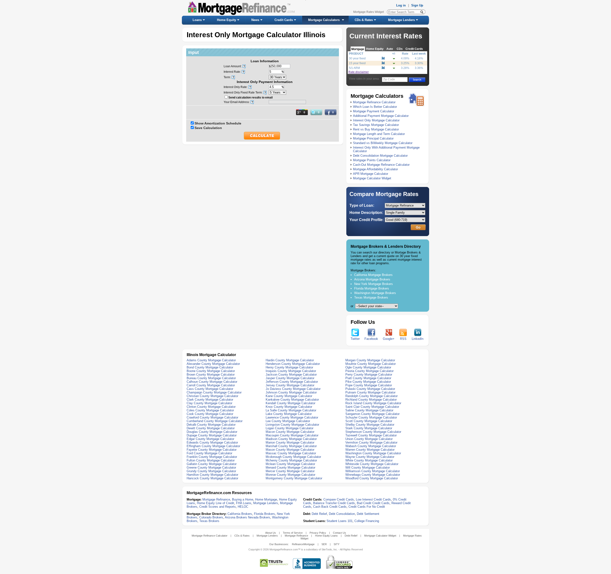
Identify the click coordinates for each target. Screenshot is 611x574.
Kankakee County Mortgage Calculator (292, 399)
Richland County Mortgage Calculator (371, 399)
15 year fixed (357, 63)
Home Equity (226, 20)
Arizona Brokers (236, 517)
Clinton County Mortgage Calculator (211, 407)
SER (324, 544)
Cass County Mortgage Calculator (210, 389)
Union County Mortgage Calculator (369, 439)
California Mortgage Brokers (373, 275)
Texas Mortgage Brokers (371, 297)
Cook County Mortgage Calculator (210, 414)
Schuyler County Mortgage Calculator (371, 417)
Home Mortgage (266, 499)
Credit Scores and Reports (217, 506)
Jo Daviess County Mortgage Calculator (293, 389)
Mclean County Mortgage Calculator (290, 464)
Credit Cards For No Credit (366, 506)
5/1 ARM (354, 68)
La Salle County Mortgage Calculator (291, 410)
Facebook (371, 339)
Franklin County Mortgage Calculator (212, 457)
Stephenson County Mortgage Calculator (373, 432)
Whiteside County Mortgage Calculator (371, 464)
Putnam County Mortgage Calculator (370, 392)
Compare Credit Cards (338, 499)
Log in (401, 5)
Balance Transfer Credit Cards (334, 503)
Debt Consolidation (342, 514)
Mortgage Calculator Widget (372, 178)
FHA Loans (243, 503)
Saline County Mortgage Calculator (369, 410)
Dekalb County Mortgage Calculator (211, 424)
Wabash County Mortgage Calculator (370, 446)
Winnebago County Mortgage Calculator (372, 474)
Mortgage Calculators (324, 20)
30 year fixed (357, 58)
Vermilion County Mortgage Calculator (371, 442)
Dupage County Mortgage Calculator (212, 435)
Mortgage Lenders (401, 20)
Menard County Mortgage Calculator (290, 467)
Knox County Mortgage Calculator (289, 407)
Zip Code (389, 79)
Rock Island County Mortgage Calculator (373, 403)
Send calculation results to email (250, 97)
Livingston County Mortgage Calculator (292, 424)
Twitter (355, 339)
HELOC (243, 506)
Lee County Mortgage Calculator (288, 421)
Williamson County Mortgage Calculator (372, 471)
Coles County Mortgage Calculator (210, 410)
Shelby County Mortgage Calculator (369, 424)
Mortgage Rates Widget (368, 12)
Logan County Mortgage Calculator (289, 428)
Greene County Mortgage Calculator (211, 467)
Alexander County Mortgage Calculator (213, 364)
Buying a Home (242, 499)
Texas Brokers (209, 521)
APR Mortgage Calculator (370, 174)
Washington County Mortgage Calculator (373, 453)
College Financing (366, 521)
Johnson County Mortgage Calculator (291, 392)
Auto (389, 48)
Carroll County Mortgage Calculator (211, 385)
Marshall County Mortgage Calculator (291, 446)
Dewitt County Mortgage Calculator (211, 428)
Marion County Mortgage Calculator (290, 442)
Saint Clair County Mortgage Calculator (372, 407)
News (255, 20)
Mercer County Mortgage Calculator (290, 471)
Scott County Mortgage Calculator (368, 421)
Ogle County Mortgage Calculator (368, 367)
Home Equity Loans (326, 535)
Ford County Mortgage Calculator (209, 453)
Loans (197, 20)
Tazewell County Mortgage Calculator (371, 435)
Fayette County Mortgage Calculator (212, 449)
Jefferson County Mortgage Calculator (292, 381)
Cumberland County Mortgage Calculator (214, 421)
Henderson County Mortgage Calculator (293, 364)
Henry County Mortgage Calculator (289, 367)
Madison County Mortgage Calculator (291, 439)
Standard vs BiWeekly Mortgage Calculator (382, 143)
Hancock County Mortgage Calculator (212, 478)
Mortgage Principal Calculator (373, 138)
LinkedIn (417, 339)
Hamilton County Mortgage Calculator (212, 474)
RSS (403, 339)
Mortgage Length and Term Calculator (379, 134)
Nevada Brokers (259, 517)
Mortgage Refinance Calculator (374, 102)
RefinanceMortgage (303, 544)
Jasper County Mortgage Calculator (290, 378)
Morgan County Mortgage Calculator (370, 360)
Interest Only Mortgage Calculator (376, 120)
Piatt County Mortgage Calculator (368, 378)
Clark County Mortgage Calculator (210, 399)
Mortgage (357, 49)
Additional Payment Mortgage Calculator (381, 116)
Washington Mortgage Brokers (375, 293)
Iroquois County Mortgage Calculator (291, 371)
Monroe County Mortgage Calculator (290, 474)
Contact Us (339, 532)
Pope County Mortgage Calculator (368, 385)
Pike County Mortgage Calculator (368, 381)
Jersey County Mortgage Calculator (290, 385)
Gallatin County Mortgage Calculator (212, 464)
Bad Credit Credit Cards (373, 503)
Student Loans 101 (340, 521)
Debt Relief (319, 514)
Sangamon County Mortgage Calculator (372, 414)
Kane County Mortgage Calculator (289, 396)
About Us (270, 532)
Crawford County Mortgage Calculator (212, 417)
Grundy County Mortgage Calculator (211, 471)
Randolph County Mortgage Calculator (371, 396)
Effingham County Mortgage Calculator (213, 446)
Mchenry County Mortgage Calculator (291, 460)
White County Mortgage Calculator (369, 460)
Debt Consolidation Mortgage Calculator (380, 155)
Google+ (389, 339)
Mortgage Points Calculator (371, 160)
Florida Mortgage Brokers (371, 288)
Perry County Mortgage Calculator (368, 374)
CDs (400, 48)
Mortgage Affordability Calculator (375, 169)
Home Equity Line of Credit (215, 503)
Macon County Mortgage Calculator (290, 432)
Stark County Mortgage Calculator (368, 428)
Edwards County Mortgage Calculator (212, 442)
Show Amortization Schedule (218, 123)
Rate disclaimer (358, 72)
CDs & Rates (364, 20)
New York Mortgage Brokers (373, 284)
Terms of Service (293, 532)
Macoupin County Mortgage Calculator (292, 435)
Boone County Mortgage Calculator (211, 371)
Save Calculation (208, 128)
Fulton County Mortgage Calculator (211, 460)
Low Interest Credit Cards (373, 499)
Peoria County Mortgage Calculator (369, 371)
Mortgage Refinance (216, 499)
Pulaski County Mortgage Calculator (370, 389)
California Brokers (239, 514)
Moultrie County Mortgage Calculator (370, 364)
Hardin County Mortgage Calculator (290, 360)
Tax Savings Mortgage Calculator (376, 125)
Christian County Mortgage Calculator (212, 396)
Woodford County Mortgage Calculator (371, 478)
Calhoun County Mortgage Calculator (212, 381)
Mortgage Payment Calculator (373, 111)
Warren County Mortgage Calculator (370, 449)
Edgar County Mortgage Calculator (210, 439)
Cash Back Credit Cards (330, 506)
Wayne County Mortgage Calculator (369, 457)
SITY (336, 544)
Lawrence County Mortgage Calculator (292, 417)
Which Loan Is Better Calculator (375, 107)
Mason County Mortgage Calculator (290, 449)
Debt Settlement (368, 514)
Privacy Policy (318, 532)
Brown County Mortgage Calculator (211, 374)
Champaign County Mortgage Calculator (214, 392)
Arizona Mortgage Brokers (372, 279)
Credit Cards (283, 20)
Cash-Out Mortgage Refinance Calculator (381, 164)
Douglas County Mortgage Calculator (212, 432)
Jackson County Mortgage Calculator (291, 374)
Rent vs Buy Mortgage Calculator (376, 129)
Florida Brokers (264, 514)
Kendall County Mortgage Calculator (290, 403)
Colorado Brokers (211, 517)
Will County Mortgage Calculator (367, 467)
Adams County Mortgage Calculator (211, 360)
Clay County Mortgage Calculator (209, 403)
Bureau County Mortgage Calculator (211, 378)
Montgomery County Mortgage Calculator (294, 478)
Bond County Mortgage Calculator (210, 367)
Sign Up (417, 5)
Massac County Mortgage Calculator (291, 453)
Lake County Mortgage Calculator (289, 414)
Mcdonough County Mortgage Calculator (293, 457)
